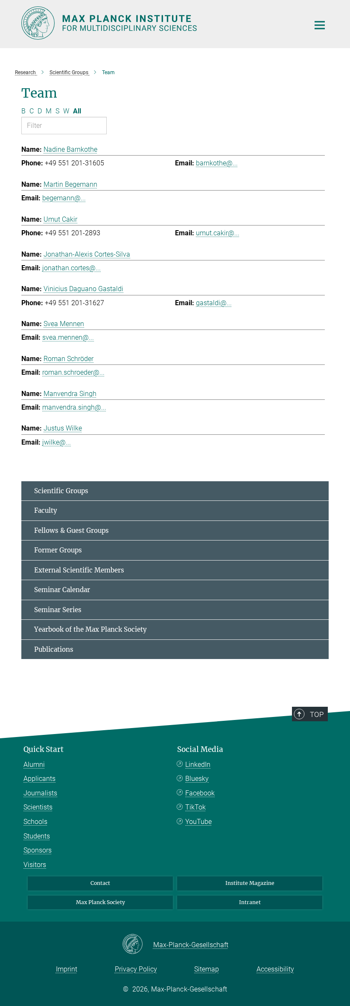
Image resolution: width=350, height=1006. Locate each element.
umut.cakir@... (217, 233)
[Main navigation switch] (319, 25)
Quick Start (43, 749)
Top (317, 714)
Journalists (40, 793)
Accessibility (275, 969)
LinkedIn (197, 764)
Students (36, 836)
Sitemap (206, 969)
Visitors (34, 865)
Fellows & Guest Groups (71, 530)
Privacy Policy (136, 969)
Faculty (45, 510)
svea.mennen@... (68, 337)
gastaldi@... (214, 303)
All (77, 111)
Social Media (200, 749)
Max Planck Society (100, 902)
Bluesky (197, 779)
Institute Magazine (249, 883)
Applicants (39, 779)
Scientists (37, 807)
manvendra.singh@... (74, 407)
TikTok (195, 807)
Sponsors (37, 850)
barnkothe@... (217, 163)
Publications (53, 649)
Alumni (34, 764)
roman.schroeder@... (73, 372)
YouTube (198, 822)
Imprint (66, 969)
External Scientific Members (79, 570)
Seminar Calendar (62, 590)
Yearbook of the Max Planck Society (90, 629)
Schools (35, 822)
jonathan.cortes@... (71, 268)
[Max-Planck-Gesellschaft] (137, 944)
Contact (100, 883)
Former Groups (58, 550)
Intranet (250, 902)
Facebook (200, 793)
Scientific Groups (61, 491)
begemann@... (64, 198)
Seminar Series (58, 610)
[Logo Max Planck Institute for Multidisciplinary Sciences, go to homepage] (160, 23)
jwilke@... (56, 442)
